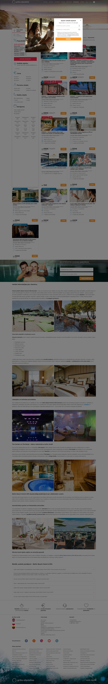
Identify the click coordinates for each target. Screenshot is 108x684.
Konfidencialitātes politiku (73, 34)
